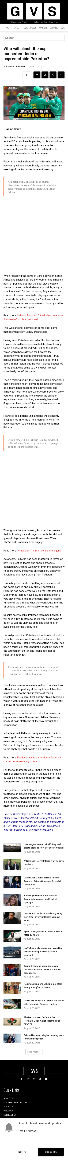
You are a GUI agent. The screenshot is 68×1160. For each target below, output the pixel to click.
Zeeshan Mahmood (16, 66)
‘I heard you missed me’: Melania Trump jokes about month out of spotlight (40, 899)
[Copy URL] (61, 74)
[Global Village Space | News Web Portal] (33, 11)
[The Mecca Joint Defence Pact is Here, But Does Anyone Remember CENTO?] (12, 1022)
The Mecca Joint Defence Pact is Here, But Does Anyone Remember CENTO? (42, 1021)
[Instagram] (28, 1079)
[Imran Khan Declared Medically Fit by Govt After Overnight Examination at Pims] (12, 918)
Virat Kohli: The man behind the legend (39, 550)
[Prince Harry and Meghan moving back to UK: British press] (12, 1038)
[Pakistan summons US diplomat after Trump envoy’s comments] (12, 988)
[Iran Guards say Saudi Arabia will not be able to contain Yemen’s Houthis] (12, 1004)
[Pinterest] (34, 1079)
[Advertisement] (34, 235)
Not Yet (22, 1151)
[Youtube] (46, 1079)
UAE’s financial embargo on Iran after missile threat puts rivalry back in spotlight (43, 951)
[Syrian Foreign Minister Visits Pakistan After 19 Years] (12, 936)
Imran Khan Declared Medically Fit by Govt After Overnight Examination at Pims (43, 917)
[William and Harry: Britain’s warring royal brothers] (12, 864)
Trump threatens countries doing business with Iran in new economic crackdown (42, 969)
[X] (44, 74)
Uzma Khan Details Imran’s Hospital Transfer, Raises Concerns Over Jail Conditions (42, 881)
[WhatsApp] (53, 74)
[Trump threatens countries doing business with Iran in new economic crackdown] (12, 970)
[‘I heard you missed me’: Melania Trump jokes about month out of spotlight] (12, 900)
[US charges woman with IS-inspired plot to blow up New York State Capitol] (12, 847)
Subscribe (50, 1151)
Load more (32, 1051)
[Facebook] (36, 74)
